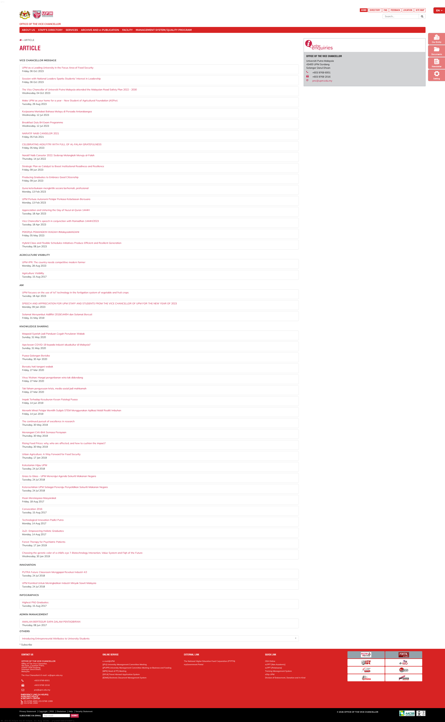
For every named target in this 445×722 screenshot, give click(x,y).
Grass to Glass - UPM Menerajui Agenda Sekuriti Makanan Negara (59, 476)
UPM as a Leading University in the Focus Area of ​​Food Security (57, 67)
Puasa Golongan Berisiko (36, 355)
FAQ (385, 10)
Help (71, 711)
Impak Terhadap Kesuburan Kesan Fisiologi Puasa (50, 399)
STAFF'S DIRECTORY (50, 29)
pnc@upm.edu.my (322, 80)
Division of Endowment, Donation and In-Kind (285, 677)
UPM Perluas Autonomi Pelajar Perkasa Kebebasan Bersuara (56, 199)
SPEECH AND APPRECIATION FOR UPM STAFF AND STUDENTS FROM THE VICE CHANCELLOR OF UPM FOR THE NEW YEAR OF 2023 (99, 303)
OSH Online (270, 661)
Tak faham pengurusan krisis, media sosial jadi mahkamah (54, 388)
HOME (364, 10)
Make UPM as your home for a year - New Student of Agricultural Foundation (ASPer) (70, 100)
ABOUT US (28, 29)
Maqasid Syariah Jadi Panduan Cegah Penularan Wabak (53, 333)
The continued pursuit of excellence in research (48, 421)
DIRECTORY (375, 10)
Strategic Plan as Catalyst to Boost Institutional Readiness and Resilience (63, 166)
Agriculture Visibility (33, 273)
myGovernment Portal (193, 664)
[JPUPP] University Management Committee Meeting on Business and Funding (137, 668)
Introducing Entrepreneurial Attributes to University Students (56, 638)
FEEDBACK (395, 10)
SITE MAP (420, 10)
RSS (52, 711)
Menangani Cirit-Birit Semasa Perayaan (44, 432)
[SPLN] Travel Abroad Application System (121, 674)
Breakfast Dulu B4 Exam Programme (42, 122)
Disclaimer (61, 711)
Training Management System (278, 671)
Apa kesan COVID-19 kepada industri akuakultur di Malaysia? (56, 344)
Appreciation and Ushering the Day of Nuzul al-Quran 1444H (56, 210)
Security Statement (83, 711)
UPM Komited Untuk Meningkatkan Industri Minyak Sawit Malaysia (59, 583)
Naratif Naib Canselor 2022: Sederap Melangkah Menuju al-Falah (58, 155)
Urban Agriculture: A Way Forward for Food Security (51, 454)
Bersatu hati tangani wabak (37, 366)
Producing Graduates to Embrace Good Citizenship (50, 177)
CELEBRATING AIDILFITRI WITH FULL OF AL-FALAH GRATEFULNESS (62, 144)
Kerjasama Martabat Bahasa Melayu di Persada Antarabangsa (57, 111)
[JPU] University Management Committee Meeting (125, 664)
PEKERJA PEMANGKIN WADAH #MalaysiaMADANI (50, 232)
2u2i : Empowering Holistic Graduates (43, 530)
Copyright (43, 711)
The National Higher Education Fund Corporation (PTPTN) (209, 661)
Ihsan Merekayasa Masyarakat (39, 498)
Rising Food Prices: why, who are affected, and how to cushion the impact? (64, 443)
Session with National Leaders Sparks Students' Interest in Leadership (61, 78)
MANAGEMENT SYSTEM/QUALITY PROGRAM (164, 29)
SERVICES (72, 29)
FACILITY (127, 29)
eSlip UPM (269, 674)
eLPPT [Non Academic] (275, 664)
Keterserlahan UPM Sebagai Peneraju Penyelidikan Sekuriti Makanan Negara (65, 487)
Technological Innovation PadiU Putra (42, 520)
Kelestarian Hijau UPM (34, 465)
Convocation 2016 (32, 509)
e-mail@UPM (109, 661)
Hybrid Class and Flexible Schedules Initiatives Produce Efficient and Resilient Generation (71, 242)
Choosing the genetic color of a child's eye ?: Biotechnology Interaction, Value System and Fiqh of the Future (82, 552)
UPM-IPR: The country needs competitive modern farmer (53, 262)
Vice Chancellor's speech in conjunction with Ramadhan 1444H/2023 (60, 221)
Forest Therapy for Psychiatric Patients (43, 541)
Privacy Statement (27, 711)
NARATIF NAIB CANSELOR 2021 (40, 133)
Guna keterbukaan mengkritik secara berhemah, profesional (55, 188)
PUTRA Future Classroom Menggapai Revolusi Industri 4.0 (54, 572)
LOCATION (407, 10)
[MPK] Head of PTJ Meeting (114, 671)
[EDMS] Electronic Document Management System (125, 677)
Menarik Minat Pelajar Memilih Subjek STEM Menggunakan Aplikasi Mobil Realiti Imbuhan (71, 410)
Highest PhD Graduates (35, 602)
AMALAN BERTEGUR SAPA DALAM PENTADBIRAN (51, 621)
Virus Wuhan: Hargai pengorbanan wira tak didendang (52, 377)
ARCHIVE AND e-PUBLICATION (100, 29)
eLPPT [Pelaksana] (273, 668)
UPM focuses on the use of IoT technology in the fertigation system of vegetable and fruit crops (75, 292)
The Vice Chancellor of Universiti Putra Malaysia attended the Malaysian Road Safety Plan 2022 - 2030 (79, 89)
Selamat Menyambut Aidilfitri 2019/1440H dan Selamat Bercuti (57, 314)
